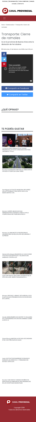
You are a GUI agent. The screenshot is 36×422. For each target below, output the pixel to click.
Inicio (3, 25)
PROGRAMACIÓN (13, 1)
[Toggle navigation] (4, 18)
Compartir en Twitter (18, 94)
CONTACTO (21, 3)
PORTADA (5, 1)
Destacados (10, 25)
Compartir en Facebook (18, 88)
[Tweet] (4, 59)
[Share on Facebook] (4, 54)
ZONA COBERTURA (24, 1)
